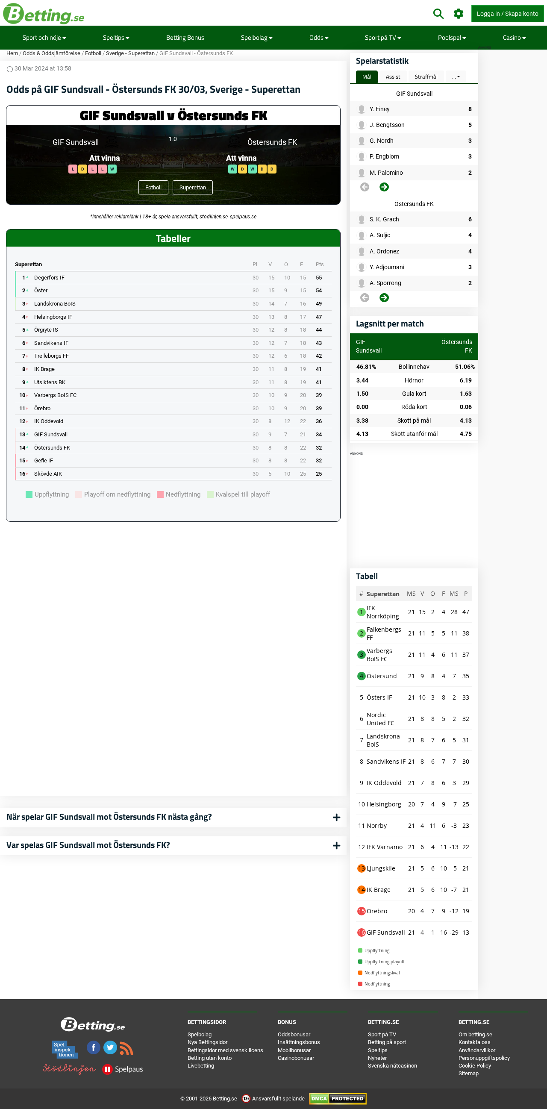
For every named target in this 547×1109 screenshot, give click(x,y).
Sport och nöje (42, 37)
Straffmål (426, 76)
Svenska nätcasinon (392, 1065)
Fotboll (93, 53)
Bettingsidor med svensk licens (225, 1050)
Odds (317, 37)
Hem (12, 53)
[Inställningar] (458, 14)
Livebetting (201, 1065)
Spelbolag (255, 37)
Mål (366, 76)
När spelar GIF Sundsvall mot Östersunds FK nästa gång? (109, 816)
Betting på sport (387, 1042)
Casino (512, 37)
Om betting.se (475, 1034)
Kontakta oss (475, 1042)
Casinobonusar (296, 1058)
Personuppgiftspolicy (484, 1058)
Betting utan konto (210, 1058)
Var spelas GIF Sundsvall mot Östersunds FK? (88, 844)
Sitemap (469, 1073)
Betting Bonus (185, 37)
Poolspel (450, 37)
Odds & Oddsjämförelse (51, 53)
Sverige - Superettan (130, 53)
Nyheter (377, 1058)
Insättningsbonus (299, 1042)
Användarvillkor (477, 1050)
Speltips (114, 37)
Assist (393, 76)
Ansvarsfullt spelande (278, 1098)
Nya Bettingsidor (207, 1042)
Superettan (192, 187)
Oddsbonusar (294, 1034)
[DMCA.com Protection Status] (338, 1098)
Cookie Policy (475, 1065)
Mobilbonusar (294, 1050)
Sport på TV (381, 37)
